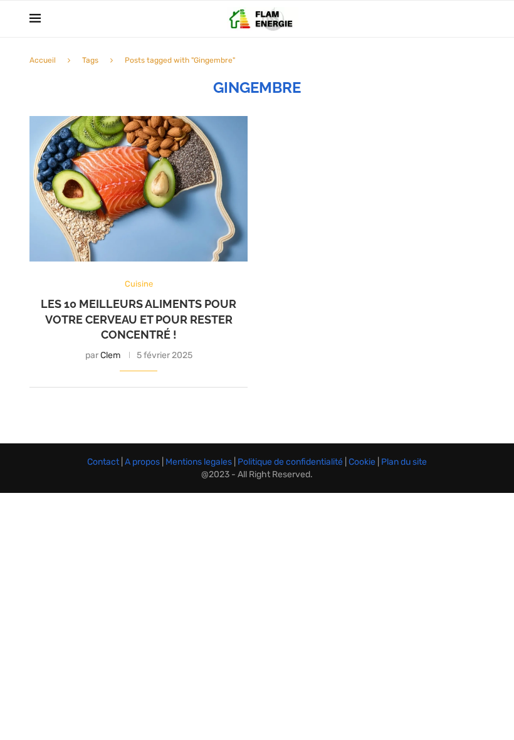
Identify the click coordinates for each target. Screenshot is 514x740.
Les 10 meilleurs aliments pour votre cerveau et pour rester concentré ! (138, 319)
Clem (110, 355)
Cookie (363, 462)
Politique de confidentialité (291, 462)
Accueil (42, 60)
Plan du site (403, 462)
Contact (104, 462)
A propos (143, 462)
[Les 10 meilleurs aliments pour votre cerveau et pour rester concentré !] (138, 189)
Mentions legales (199, 462)
